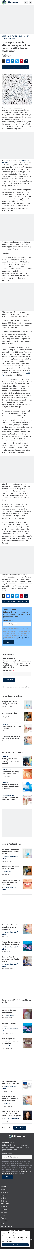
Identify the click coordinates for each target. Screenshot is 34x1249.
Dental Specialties (9, 36)
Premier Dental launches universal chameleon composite (11, 882)
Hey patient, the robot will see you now (10, 714)
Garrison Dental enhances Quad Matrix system (10, 959)
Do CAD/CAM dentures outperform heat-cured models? (10, 761)
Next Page (19, 1127)
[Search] (26, 2)
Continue (9, 679)
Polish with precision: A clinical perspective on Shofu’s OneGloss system (11, 1113)
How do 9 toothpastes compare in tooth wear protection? (10, 787)
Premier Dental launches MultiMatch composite (11, 943)
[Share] (8, 61)
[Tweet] (17, 61)
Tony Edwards (6, 55)
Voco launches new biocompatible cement (10, 1082)
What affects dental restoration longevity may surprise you (10, 1098)
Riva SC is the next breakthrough (9, 1011)
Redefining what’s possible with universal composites (10, 1041)
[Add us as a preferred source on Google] (26, 61)
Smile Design (24, 36)
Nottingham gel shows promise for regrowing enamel (9, 703)
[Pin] (21, 61)
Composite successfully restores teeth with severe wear (10, 774)
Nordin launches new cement (9, 1025)
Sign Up (9, 642)
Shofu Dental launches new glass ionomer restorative (11, 737)
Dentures (5, 756)
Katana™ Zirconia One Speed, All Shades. (11, 727)
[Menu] (30, 2)
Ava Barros (7, 871)
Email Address (8, 620)
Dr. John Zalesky (9, 1046)
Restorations (9, 38)
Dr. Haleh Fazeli (9, 1015)
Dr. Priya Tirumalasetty (11, 1118)
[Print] (3, 61)
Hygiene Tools (7, 782)
